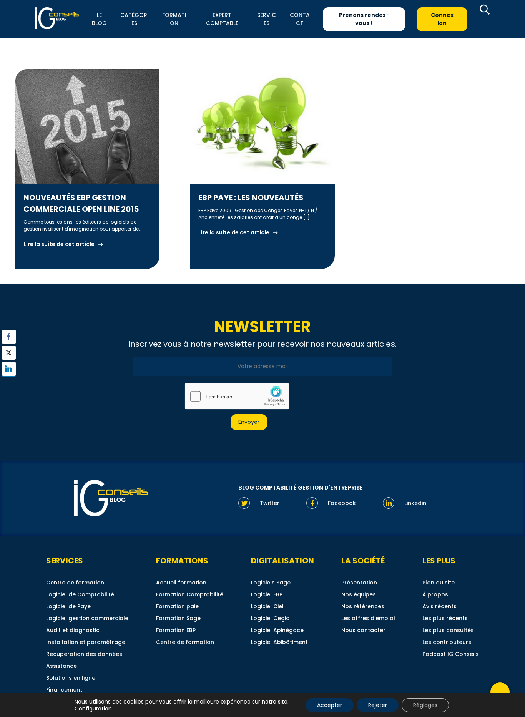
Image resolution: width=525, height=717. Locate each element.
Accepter (329, 705)
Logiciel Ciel (267, 606)
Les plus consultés (448, 630)
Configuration (93, 708)
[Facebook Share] (9, 337)
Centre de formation (75, 582)
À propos (435, 594)
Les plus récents (445, 618)
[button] (8, 383)
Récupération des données (84, 654)
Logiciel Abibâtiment (279, 642)
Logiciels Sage (271, 582)
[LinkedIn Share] (9, 369)
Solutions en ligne (70, 678)
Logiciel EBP (266, 594)
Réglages (425, 705)
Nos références (362, 606)
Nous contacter (363, 630)
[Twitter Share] (9, 353)
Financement (64, 690)
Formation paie (177, 606)
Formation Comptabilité (189, 594)
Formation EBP (176, 630)
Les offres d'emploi (368, 618)
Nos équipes (358, 594)
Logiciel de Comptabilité (80, 594)
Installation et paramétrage (85, 642)
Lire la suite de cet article (59, 244)
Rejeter (377, 705)
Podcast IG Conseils (450, 654)
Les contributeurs (446, 642)
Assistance (61, 666)
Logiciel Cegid (270, 618)
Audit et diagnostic (73, 630)
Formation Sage (178, 618)
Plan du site (438, 582)
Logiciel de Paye (68, 606)
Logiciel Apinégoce (277, 630)
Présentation (359, 582)
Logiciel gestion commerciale (87, 618)
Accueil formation (181, 582)
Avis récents (439, 606)
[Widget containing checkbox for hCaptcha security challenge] (236, 396)
